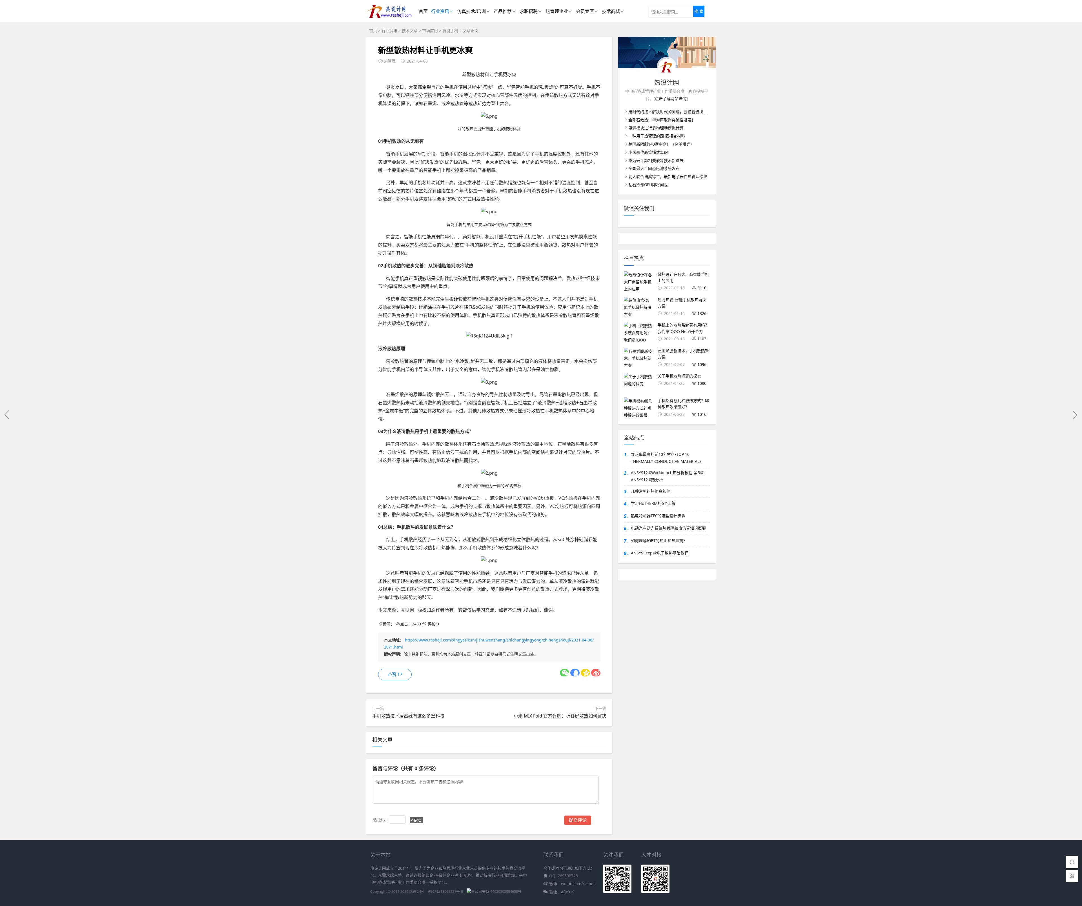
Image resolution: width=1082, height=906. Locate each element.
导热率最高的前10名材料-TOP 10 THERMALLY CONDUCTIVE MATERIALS (666, 458)
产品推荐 (503, 11)
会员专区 (585, 11)
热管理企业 (557, 11)
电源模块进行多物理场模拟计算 (656, 127)
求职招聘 (529, 11)
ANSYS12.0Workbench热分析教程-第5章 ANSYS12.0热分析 (667, 476)
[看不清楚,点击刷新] (416, 820)
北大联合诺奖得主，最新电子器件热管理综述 (667, 176)
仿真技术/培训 (471, 11)
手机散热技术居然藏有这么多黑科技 (408, 716)
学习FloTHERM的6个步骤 (653, 503)
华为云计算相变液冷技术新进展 (656, 160)
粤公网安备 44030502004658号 (496, 891)
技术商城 (611, 11)
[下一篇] (1075, 415)
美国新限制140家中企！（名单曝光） (661, 144)
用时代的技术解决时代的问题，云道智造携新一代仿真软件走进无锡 (687, 111)
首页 (423, 11)
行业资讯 (440, 11)
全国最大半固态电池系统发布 (654, 168)
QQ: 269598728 (563, 875)
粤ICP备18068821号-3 (445, 891)
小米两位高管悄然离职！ (650, 152)
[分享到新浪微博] (595, 672)
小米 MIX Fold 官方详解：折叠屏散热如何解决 (560, 716)
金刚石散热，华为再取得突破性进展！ (661, 120)
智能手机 (450, 30)
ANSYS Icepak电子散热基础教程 (659, 553)
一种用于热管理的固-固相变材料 (656, 136)
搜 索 (698, 11)
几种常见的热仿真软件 (650, 491)
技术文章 (410, 30)
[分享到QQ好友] (575, 672)
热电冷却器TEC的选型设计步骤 (658, 515)
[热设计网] (389, 17)
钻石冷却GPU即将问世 (648, 184)
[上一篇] (7, 415)
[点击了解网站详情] (670, 98)
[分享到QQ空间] (585, 672)
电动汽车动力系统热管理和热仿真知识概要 (668, 528)
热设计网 (416, 891)
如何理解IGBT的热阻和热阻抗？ (659, 540)
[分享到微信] (564, 672)
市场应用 (430, 30)
